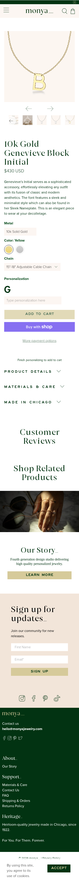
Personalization (16, 279)
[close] (74, 2)
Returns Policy (13, 806)
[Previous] (28, 108)
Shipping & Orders (16, 801)
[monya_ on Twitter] (20, 739)
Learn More (39, 575)
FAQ (5, 795)
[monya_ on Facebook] (4, 739)
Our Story (9, 766)
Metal (8, 223)
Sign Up (39, 672)
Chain (8, 258)
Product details (28, 372)
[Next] (50, 108)
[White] (19, 249)
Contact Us (10, 790)
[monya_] (39, 11)
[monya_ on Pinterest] (15, 739)
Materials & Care (14, 785)
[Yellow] (8, 249)
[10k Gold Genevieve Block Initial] (39, 66)
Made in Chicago (28, 402)
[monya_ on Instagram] (9, 739)
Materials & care (30, 387)
